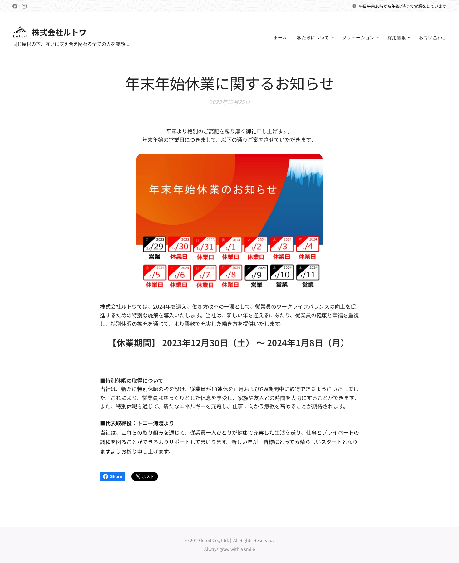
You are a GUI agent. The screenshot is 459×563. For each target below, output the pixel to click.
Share (116, 476)
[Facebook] (15, 6)
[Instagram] (24, 6)
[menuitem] (282, 37)
